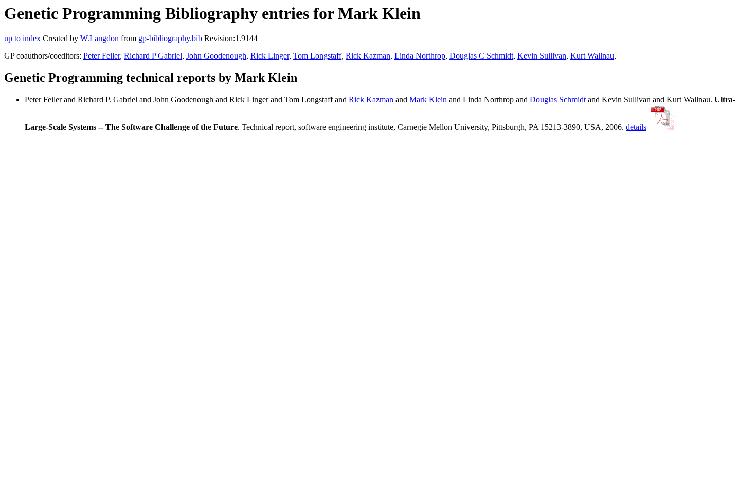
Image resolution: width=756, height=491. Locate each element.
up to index (22, 38)
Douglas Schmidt (558, 99)
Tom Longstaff (317, 55)
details (636, 127)
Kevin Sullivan (541, 55)
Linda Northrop (419, 55)
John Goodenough (216, 55)
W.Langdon (99, 38)
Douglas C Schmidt (481, 55)
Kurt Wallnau (592, 55)
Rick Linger (269, 55)
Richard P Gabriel (153, 55)
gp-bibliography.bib (170, 38)
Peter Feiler (101, 55)
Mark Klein (428, 99)
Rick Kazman (368, 55)
